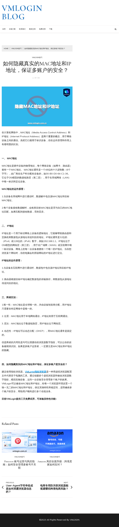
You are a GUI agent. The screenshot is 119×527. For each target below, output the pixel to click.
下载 (50, 29)
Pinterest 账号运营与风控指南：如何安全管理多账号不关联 (19, 464)
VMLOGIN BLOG (22, 12)
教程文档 (32, 29)
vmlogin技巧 (37, 57)
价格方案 (12, 29)
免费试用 (42, 29)
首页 (4, 29)
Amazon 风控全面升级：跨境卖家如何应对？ (54, 463)
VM (38, 78)
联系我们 (22, 29)
